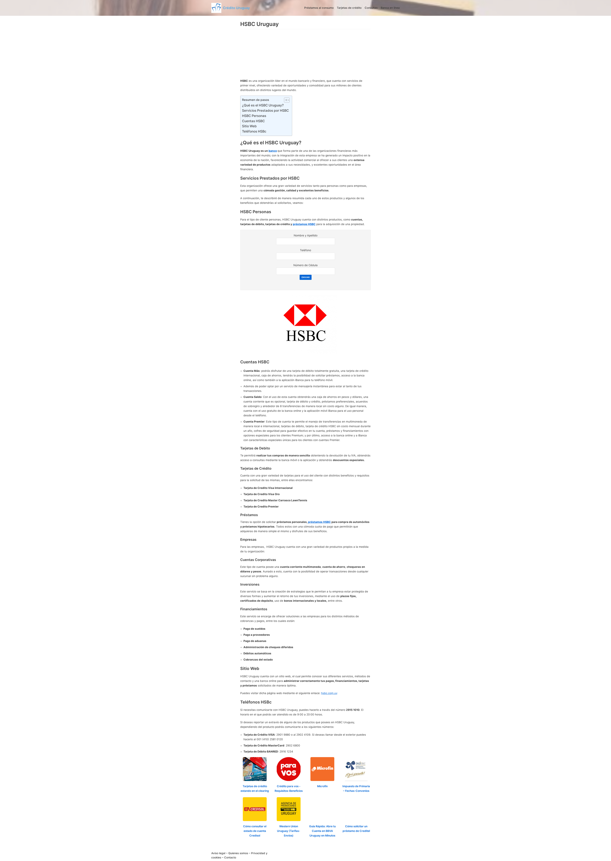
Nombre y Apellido (305, 235)
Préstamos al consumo (319, 7)
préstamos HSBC (304, 224)
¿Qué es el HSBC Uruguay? (263, 105)
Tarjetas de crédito (349, 7)
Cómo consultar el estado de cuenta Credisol (254, 831)
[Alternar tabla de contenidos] (285, 100)
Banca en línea (390, 7)
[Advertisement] (305, 54)
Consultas (371, 7)
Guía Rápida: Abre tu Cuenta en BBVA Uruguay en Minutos (322, 831)
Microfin (322, 786)
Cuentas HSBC (253, 121)
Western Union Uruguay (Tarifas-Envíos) (288, 831)
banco (273, 150)
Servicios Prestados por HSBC (265, 110)
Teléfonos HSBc (254, 131)
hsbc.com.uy (329, 693)
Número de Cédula (305, 265)
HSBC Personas (254, 116)
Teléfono (305, 250)
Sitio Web (249, 126)
